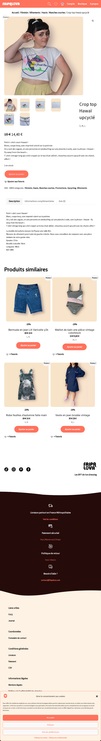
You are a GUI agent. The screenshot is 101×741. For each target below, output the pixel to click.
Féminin (24, 12)
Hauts (44, 12)
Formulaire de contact (17, 638)
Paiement (12, 661)
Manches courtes (57, 12)
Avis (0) (62, 201)
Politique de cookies (40, 738)
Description (14, 201)
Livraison (12, 655)
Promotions (60, 188)
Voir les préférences (50, 732)
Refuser (50, 725)
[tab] (14, 201)
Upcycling (71, 188)
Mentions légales (15, 685)
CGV (10, 667)
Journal (11, 620)
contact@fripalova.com (50, 580)
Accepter (50, 718)
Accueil (15, 12)
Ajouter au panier (16, 174)
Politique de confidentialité (58, 738)
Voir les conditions (50, 519)
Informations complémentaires (39, 201)
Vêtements (35, 12)
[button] (97, 696)
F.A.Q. (10, 614)
